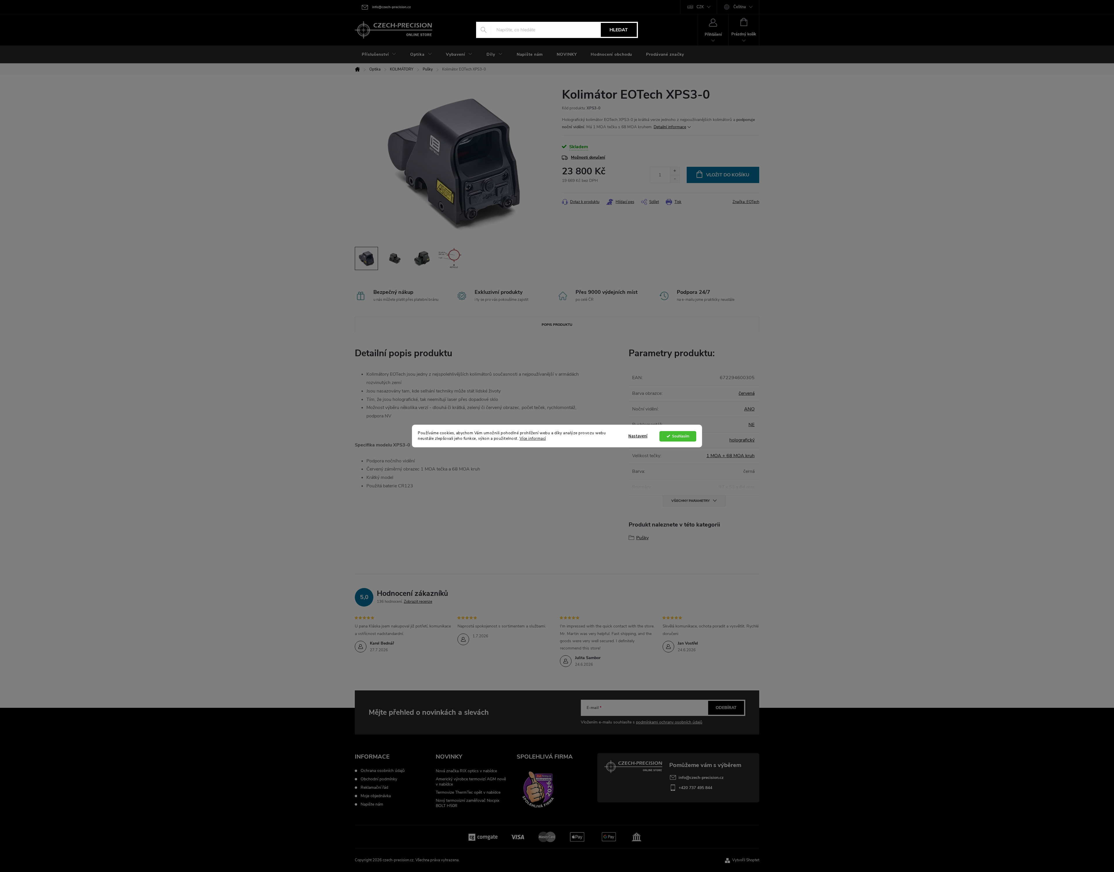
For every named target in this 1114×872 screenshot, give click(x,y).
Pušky (642, 538)
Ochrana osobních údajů (383, 770)
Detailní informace (670, 127)
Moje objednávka (376, 796)
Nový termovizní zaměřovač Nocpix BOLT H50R (467, 803)
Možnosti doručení (588, 157)
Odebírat (726, 707)
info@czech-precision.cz (701, 777)
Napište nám (372, 804)
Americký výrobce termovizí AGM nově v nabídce (471, 781)
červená (747, 393)
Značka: (746, 202)
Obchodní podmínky (379, 779)
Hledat (619, 30)
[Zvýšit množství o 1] (674, 171)
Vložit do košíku (727, 175)
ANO (749, 409)
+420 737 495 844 (695, 787)
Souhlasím (680, 436)
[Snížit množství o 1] (674, 179)
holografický (742, 440)
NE (751, 424)
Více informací (533, 438)
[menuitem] (379, 55)
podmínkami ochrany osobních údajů (669, 722)
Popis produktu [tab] (557, 324)
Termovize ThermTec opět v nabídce (468, 792)
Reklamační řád (374, 787)
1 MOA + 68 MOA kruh (730, 456)
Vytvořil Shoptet (745, 860)
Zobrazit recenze (418, 601)
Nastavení (638, 436)
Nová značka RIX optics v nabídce (466, 771)
